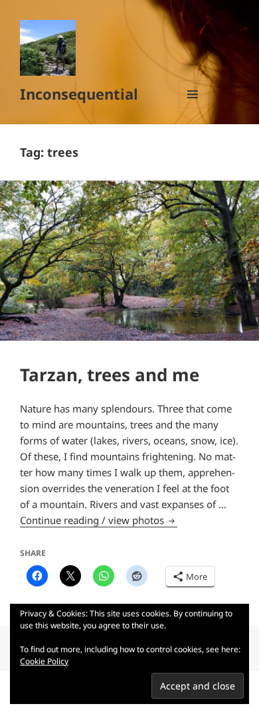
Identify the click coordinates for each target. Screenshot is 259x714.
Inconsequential (79, 94)
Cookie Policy (44, 661)
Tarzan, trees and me (109, 375)
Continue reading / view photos (98, 520)
